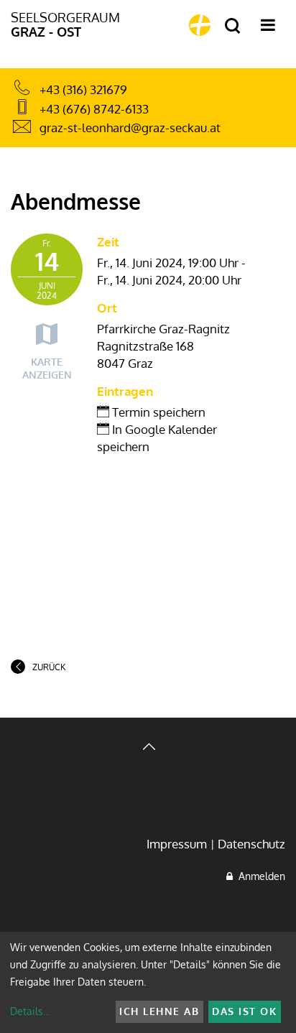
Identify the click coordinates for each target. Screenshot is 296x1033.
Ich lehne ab (159, 1011)
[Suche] (232, 26)
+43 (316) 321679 (83, 89)
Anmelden (259, 876)
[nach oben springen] (148, 748)
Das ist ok (244, 1011)
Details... (30, 1011)
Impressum (177, 844)
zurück (48, 667)
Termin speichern (157, 412)
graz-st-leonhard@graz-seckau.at (130, 127)
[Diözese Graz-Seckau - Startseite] (200, 25)
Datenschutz (251, 844)
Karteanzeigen (47, 368)
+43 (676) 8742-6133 (94, 108)
